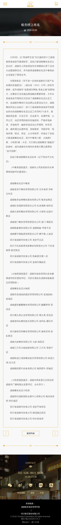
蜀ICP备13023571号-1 (30, 519)
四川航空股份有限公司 (30, 514)
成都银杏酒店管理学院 (30, 507)
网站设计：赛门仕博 (30, 522)
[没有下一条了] (55, 433)
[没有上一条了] (5, 433)
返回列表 (31, 433)
